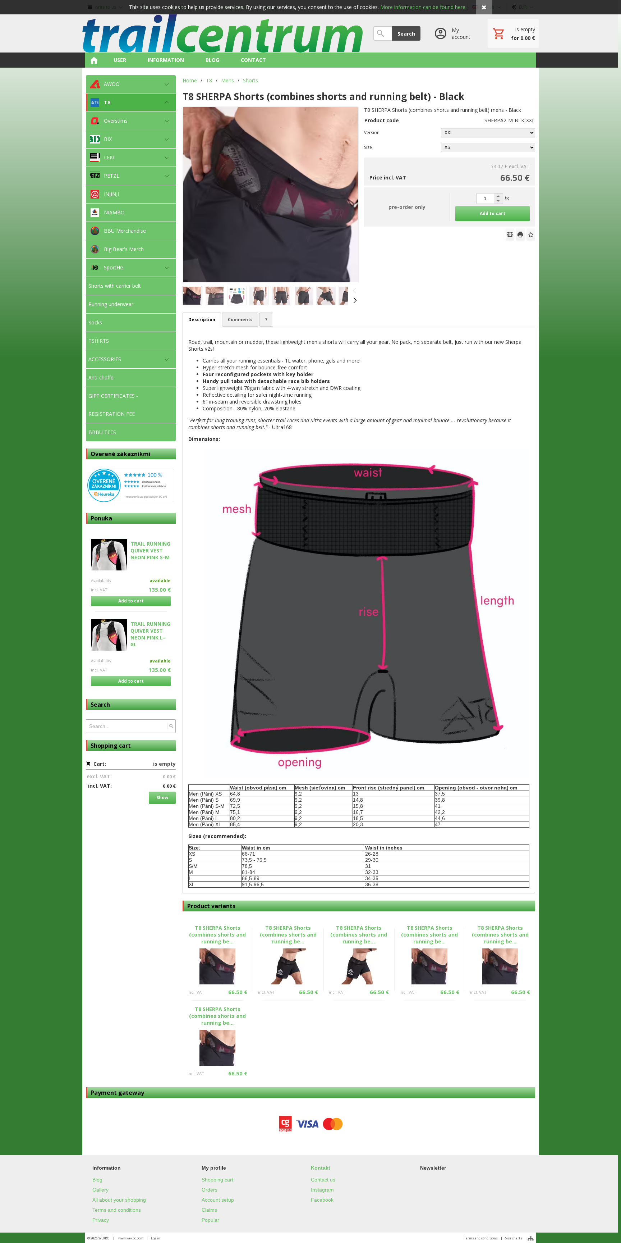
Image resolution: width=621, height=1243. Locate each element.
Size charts (513, 1238)
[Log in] (454, 33)
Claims (209, 1210)
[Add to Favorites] (530, 234)
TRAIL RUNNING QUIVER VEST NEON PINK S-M (150, 550)
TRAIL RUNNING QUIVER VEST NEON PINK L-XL (150, 634)
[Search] (171, 726)
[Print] (520, 234)
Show (162, 797)
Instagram (322, 1190)
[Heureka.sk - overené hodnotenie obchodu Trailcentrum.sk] (130, 500)
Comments (240, 320)
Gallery (100, 1190)
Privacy (100, 1220)
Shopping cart (217, 1180)
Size (368, 147)
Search (406, 33)
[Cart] (513, 33)
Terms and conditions (116, 1210)
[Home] (222, 33)
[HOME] (94, 60)
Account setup (218, 1200)
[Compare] (510, 234)
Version (372, 132)
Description (201, 320)
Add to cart (131, 601)
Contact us (323, 1180)
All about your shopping (119, 1200)
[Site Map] (531, 1238)
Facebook (322, 1200)
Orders (209, 1190)
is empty (164, 763)
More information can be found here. (423, 7)
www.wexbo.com (130, 1238)
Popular (210, 1220)
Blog (97, 1180)
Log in (155, 1238)
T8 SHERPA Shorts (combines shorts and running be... (217, 934)
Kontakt (320, 1168)
